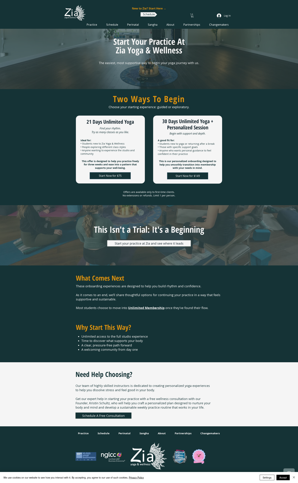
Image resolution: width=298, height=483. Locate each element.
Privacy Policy (136, 477)
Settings (267, 477)
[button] (192, 16)
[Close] (294, 477)
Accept (283, 477)
